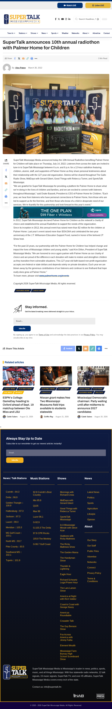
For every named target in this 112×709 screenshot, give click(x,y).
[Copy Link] (27, 58)
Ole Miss (8, 392)
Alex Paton (20, 68)
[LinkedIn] (69, 19)
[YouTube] (62, 19)
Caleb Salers (12, 417)
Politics (99, 392)
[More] (36, 58)
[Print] (32, 58)
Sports (19, 392)
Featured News (22, 290)
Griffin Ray (48, 417)
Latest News (38, 290)
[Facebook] (55, 19)
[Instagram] (66, 19)
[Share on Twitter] (19, 58)
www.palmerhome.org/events (54, 276)
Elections (97, 388)
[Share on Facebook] (15, 58)
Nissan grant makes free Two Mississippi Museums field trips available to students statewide (55, 404)
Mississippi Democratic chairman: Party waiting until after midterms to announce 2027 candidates (92, 404)
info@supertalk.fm (52, 687)
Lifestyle (46, 392)
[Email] (23, 58)
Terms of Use (44, 335)
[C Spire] (61, 212)
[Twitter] (59, 19)
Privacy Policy (89, 335)
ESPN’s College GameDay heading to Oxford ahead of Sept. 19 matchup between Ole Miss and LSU (18, 404)
